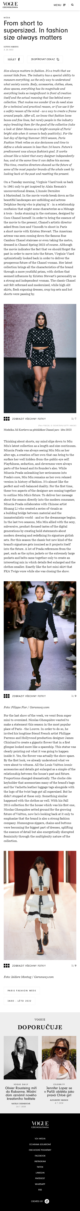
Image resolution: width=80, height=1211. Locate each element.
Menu (57, 5)
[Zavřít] (76, 1207)
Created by (37, 1201)
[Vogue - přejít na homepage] (10, 5)
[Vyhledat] (72, 5)
